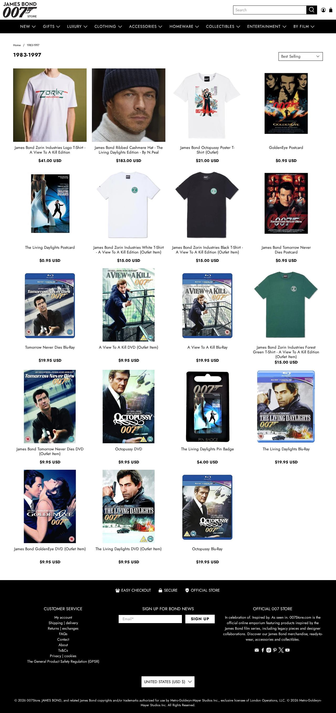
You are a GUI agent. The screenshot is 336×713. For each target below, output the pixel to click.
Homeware (181, 26)
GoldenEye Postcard (286, 147)
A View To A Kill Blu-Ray (207, 347)
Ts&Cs (63, 650)
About (63, 644)
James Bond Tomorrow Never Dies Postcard (286, 250)
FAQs (63, 633)
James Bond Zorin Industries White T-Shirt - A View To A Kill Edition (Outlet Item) (128, 250)
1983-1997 (33, 45)
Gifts (49, 26)
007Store (33, 700)
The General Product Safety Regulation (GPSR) (63, 661)
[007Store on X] (281, 651)
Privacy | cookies (63, 655)
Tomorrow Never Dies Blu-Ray (50, 347)
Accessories (143, 26)
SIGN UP (200, 619)
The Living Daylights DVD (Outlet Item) (129, 549)
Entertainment (264, 26)
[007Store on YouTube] (287, 651)
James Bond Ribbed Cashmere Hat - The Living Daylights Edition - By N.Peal (129, 150)
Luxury (74, 26)
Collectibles (220, 26)
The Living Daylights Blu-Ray (286, 449)
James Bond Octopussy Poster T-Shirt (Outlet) (207, 150)
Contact (63, 639)
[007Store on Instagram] (268, 651)
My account (63, 617)
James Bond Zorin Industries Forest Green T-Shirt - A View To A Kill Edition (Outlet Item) (286, 351)
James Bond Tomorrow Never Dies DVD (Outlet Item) (50, 451)
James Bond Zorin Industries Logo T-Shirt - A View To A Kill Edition (50, 150)
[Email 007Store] (256, 651)
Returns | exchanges (63, 628)
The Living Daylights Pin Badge (207, 449)
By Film (301, 26)
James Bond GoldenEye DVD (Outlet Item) (50, 549)
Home (17, 45)
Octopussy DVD (128, 449)
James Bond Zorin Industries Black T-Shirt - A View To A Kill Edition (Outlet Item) (207, 250)
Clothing (105, 26)
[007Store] (20, 10)
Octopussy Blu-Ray (207, 549)
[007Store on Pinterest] (274, 651)
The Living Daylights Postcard (50, 247)
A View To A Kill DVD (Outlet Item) (128, 347)
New (25, 26)
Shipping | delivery (63, 622)
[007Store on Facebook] (262, 651)
